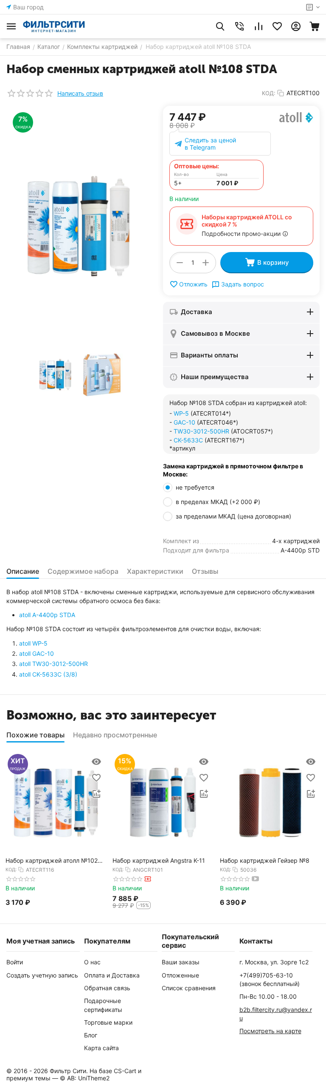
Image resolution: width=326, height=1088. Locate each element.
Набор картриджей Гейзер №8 (264, 860)
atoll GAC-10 (36, 653)
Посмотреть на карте (270, 1030)
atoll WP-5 (33, 643)
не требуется (196, 487)
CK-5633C (188, 440)
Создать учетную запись (42, 975)
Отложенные (180, 975)
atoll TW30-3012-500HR (53, 663)
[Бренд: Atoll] (296, 116)
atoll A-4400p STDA (47, 614)
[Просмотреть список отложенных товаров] (277, 26)
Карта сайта (101, 1047)
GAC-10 (184, 422)
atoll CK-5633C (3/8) (48, 674)
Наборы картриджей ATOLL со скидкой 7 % (247, 220)
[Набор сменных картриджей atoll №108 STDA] (78, 227)
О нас (92, 962)
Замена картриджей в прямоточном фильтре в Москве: (233, 470)
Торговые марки (108, 1022)
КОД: (268, 93)
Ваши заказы (181, 962)
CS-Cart (125, 1070)
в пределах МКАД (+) (218, 501)
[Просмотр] (96, 761)
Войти (14, 962)
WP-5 (181, 413)
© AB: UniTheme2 (85, 1078)
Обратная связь (107, 988)
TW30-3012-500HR (201, 431)
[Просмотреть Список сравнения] (258, 26)
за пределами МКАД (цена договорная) (234, 516)
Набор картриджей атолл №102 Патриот (52, 860)
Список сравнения (189, 988)
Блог (90, 1035)
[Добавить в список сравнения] (96, 794)
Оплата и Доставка (112, 975)
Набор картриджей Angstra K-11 (158, 860)
